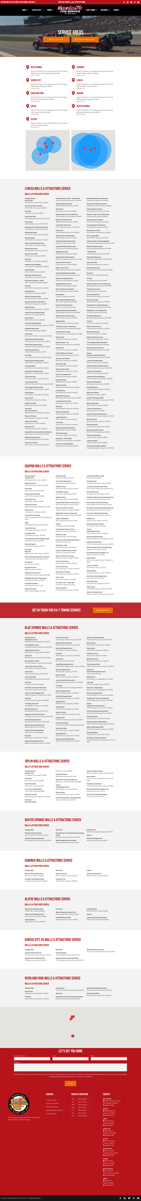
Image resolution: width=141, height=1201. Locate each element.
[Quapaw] (73, 93)
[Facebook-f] (124, 2)
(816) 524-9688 (80, 2)
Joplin (33, 106)
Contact (116, 10)
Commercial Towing (52, 1103)
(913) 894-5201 (81, 88)
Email (54, 1055)
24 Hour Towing (51, 1100)
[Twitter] (131, 2)
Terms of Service (20, 1119)
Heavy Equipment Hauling (54, 1110)
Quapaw (80, 93)
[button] (46, 147)
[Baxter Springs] (73, 106)
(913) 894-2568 (35, 88)
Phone (93, 1055)
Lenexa (80, 80)
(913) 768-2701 (80, 4)
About (24, 10)
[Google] (127, 2)
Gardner (80, 67)
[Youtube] (138, 2)
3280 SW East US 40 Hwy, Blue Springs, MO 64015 (18, 2)
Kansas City (36, 80)
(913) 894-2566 (35, 101)
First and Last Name (20, 1055)
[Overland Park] (28, 93)
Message (17, 1062)
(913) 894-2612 (81, 75)
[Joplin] (28, 106)
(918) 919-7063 (81, 101)
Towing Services (51, 1114)
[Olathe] (28, 119)
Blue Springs (36, 67)
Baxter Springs (83, 106)
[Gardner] (73, 67)
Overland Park (37, 93)
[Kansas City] (28, 80)
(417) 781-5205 (35, 114)
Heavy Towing (90, 10)
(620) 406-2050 (81, 114)
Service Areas (36, 10)
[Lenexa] (73, 80)
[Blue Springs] (28, 67)
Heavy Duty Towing (52, 1107)
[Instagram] (134, 2)
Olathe (34, 119)
